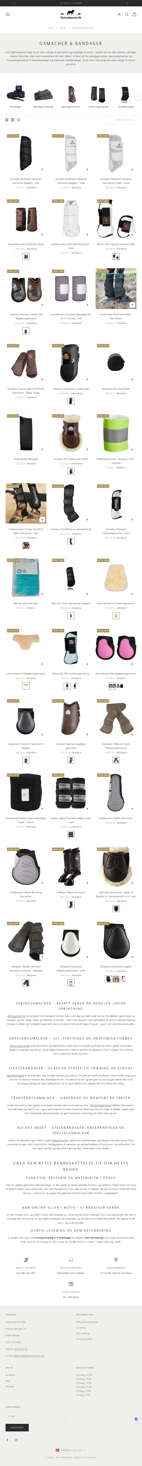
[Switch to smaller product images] (12, 120)
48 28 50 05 (21, 1348)
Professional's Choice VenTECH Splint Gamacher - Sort (26, 531)
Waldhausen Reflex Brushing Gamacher (26, 894)
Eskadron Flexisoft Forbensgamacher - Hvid (116, 531)
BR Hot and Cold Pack (26, 603)
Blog (8, 1380)
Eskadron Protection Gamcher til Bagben (26, 746)
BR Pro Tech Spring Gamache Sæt (116, 244)
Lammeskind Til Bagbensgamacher (26, 673)
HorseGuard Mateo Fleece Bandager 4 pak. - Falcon (26, 820)
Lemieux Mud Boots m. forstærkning (71, 529)
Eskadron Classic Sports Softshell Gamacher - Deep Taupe (26, 390)
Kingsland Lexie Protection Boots (26, 244)
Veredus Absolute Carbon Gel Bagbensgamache (26, 316)
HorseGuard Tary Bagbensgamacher (116, 673)
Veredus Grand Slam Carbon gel (71, 388)
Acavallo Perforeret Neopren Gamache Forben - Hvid (116, 181)
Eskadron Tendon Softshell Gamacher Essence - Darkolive (26, 968)
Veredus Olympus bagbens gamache (71, 746)
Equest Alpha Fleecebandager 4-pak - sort (71, 820)
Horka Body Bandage (26, 459)
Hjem (51, 28)
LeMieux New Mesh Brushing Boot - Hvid (71, 246)
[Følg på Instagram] (16, 1440)
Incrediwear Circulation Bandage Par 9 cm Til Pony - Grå (71, 316)
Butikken (10, 1375)
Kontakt (10, 1386)
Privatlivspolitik (84, 1339)
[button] (136, 1419)
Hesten (63, 28)
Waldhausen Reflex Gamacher (116, 818)
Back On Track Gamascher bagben (71, 603)
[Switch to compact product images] (18, 120)
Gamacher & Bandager (83, 28)
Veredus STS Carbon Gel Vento (71, 459)
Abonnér (17, 1427)
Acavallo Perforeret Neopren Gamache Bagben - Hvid (71, 181)
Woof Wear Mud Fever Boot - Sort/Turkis (116, 316)
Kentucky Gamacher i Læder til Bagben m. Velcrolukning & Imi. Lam (116, 894)
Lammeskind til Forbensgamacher (116, 603)
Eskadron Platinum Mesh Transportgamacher (116, 746)
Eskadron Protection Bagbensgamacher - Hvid (71, 968)
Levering (81, 1327)
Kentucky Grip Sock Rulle (116, 388)
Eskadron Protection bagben (116, 966)
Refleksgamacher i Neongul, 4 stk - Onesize (116, 461)
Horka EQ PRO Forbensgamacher (71, 673)
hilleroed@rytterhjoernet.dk (29, 1355)
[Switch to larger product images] (6, 120)
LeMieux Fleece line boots (71, 892)
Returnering (82, 1333)
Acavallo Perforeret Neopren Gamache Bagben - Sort (26, 181)
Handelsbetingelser (87, 1321)
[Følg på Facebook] (7, 1440)
